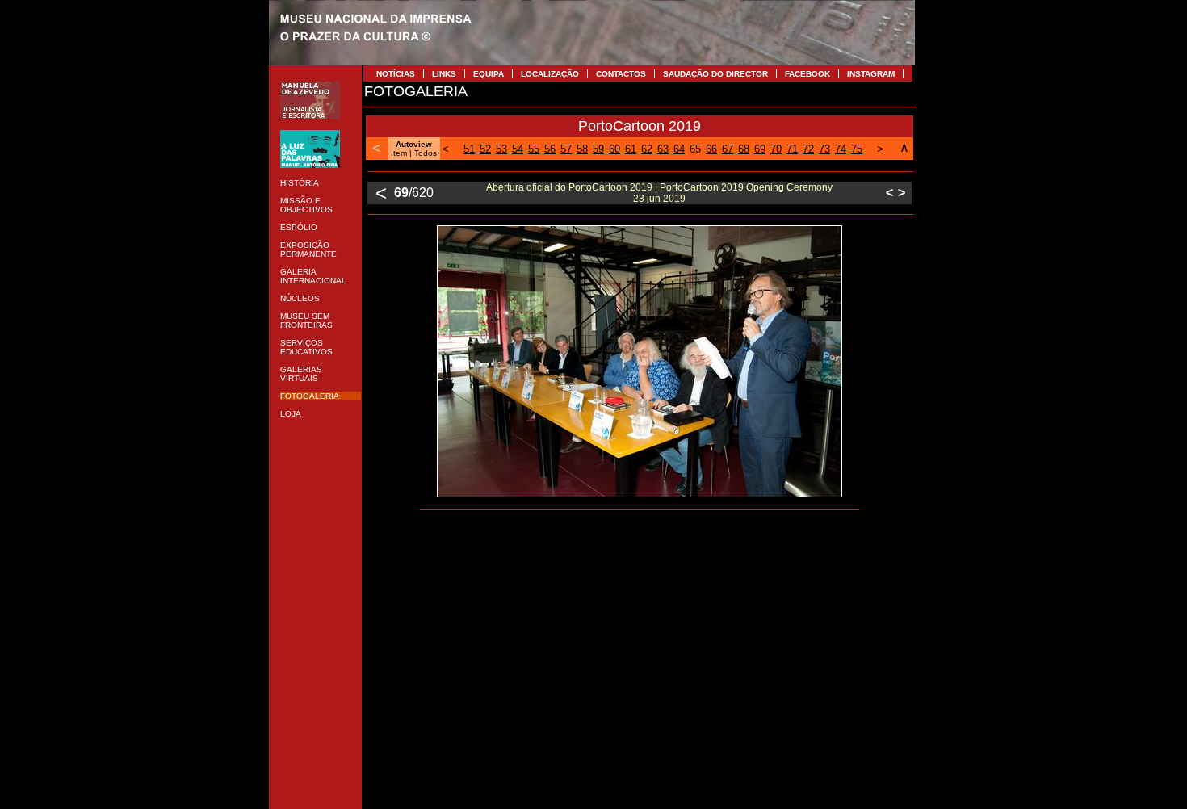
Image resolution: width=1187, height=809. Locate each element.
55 (533, 149)
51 (469, 149)
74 (840, 149)
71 (792, 149)
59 (598, 149)
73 (824, 149)
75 (856, 149)
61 (630, 149)
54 (517, 149)
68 (743, 149)
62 (646, 149)
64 (679, 149)
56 (550, 149)
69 (759, 149)
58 (582, 149)
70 (776, 149)
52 (485, 149)
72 (808, 149)
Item (399, 153)
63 (663, 149)
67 (727, 149)
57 (566, 149)
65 (695, 149)
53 (501, 149)
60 (614, 149)
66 (711, 149)
